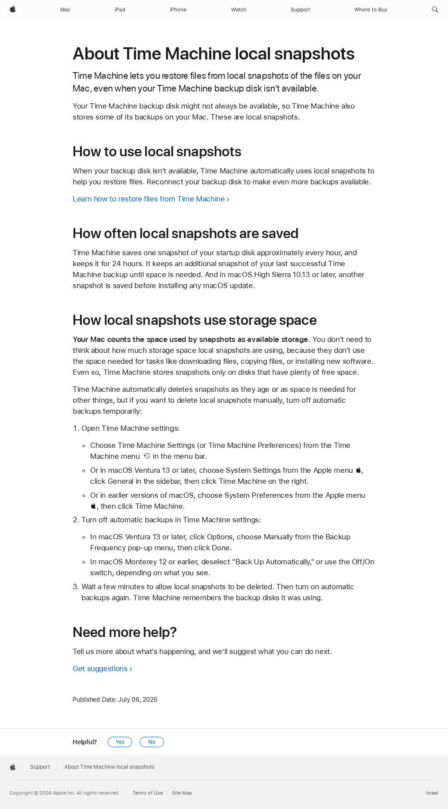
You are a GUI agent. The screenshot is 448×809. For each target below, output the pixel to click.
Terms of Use (148, 793)
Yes (120, 742)
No (151, 742)
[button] (435, 9)
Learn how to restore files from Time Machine (149, 198)
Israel (432, 793)
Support (40, 767)
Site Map (182, 793)
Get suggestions (100, 668)
